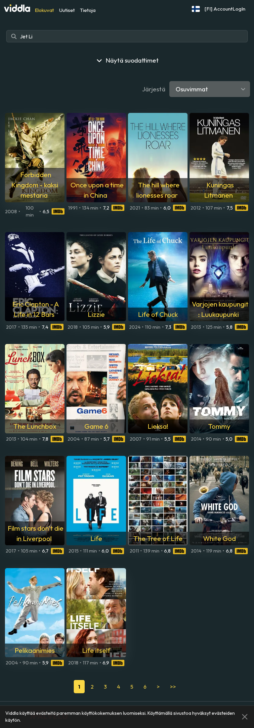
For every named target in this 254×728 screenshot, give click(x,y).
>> (173, 686)
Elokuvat (44, 10)
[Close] (245, 717)
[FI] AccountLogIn (225, 9)
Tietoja (88, 10)
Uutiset (67, 10)
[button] (196, 9)
